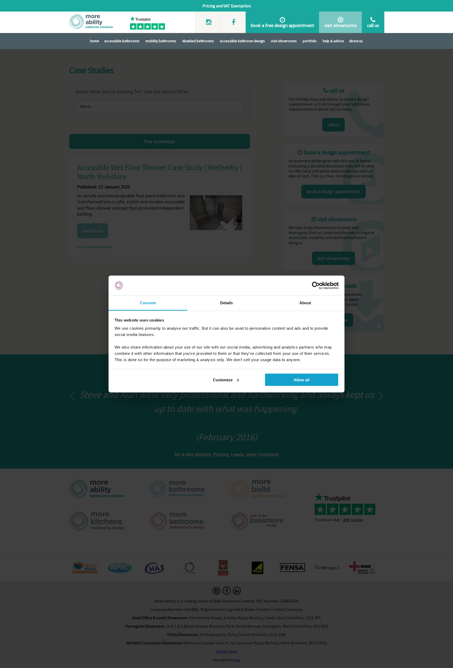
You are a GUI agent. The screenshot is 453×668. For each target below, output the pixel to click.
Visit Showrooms (284, 41)
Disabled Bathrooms (198, 41)
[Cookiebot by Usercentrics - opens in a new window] (316, 286)
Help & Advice (333, 41)
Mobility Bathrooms (160, 41)
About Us (356, 41)
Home (94, 41)
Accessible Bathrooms (121, 41)
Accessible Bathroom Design (242, 41)
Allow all (301, 379)
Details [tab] (226, 303)
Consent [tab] (148, 303)
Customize (223, 379)
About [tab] (305, 303)
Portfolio (310, 41)
